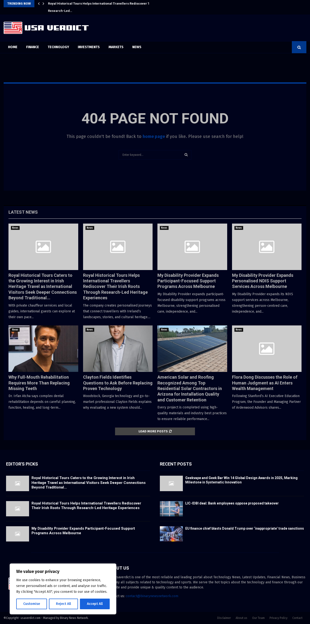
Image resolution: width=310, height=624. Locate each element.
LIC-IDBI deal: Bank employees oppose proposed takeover (232, 503)
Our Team (258, 618)
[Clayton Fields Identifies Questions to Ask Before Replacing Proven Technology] (118, 348)
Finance (32, 47)
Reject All (63, 604)
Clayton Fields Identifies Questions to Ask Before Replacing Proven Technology (118, 383)
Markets (116, 47)
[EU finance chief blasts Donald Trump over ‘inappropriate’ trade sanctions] (171, 533)
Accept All (95, 604)
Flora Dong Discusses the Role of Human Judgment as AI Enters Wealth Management (264, 383)
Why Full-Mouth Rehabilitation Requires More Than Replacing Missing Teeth (39, 383)
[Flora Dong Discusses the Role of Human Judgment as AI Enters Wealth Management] (267, 348)
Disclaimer (224, 618)
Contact (297, 618)
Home (12, 47)
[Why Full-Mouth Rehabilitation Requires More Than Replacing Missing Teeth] (43, 348)
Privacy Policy (278, 618)
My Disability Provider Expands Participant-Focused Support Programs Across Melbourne (117, 3)
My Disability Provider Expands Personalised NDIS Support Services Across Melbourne (262, 281)
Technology (58, 47)
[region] (63, 589)
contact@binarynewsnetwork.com (152, 596)
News (136, 47)
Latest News (23, 212)
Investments (89, 47)
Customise (31, 604)
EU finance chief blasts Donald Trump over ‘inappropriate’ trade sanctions (244, 528)
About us (241, 618)
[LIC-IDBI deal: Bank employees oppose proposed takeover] (171, 508)
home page (154, 136)
